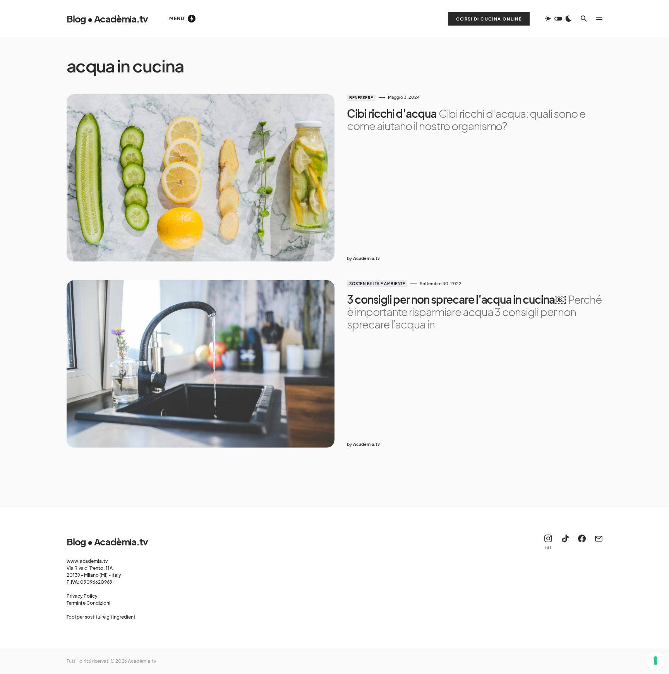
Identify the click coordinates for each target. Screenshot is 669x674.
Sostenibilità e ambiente (377, 283)
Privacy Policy (82, 596)
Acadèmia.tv (142, 661)
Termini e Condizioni (88, 603)
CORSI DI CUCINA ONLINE (489, 18)
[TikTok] (565, 542)
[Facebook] (582, 542)
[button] (558, 18)
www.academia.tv (87, 561)
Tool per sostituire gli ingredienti (102, 617)
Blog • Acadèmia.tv (107, 18)
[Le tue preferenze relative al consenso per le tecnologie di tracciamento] (655, 660)
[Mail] (598, 542)
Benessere (361, 97)
